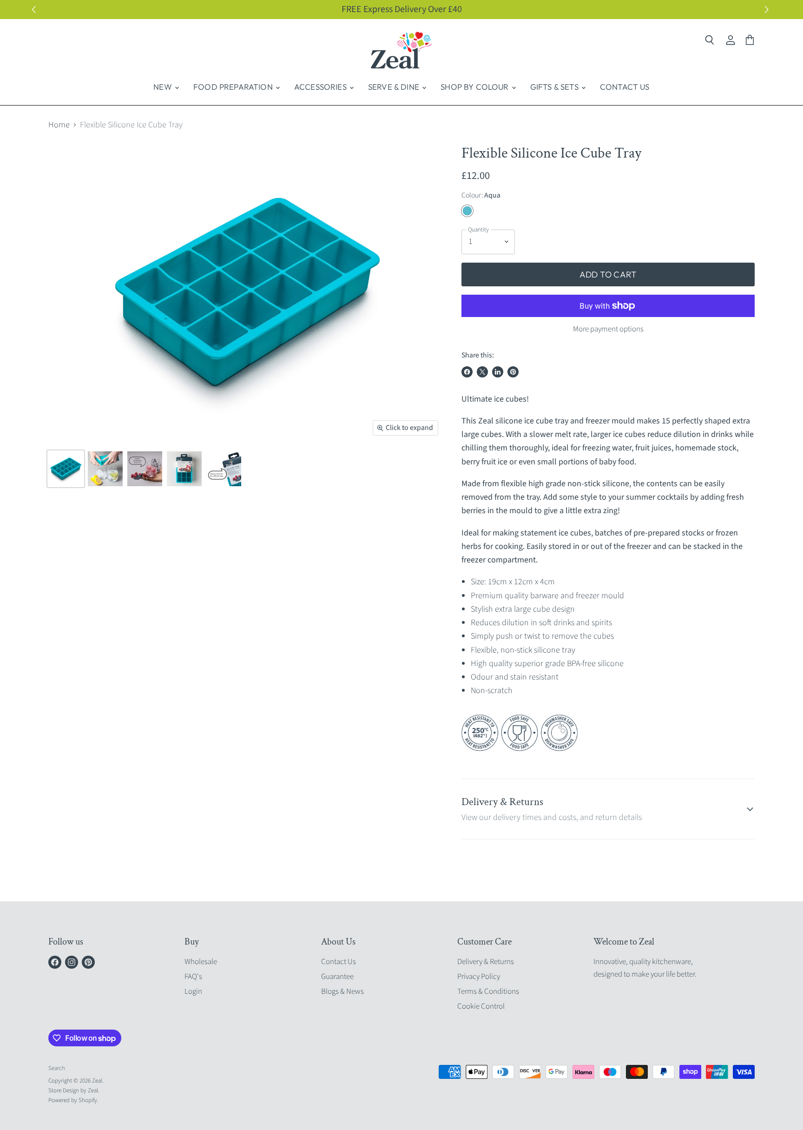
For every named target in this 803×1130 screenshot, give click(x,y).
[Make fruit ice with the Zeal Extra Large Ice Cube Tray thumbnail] (144, 468)
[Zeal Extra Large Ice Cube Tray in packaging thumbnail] (184, 468)
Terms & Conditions (488, 991)
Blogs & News (342, 991)
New (163, 87)
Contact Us (625, 87)
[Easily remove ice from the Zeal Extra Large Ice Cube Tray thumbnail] (105, 468)
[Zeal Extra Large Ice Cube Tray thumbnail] (65, 468)
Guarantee (337, 976)
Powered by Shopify (72, 1100)
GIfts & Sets (555, 87)
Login (193, 991)
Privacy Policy (478, 976)
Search (56, 1068)
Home (59, 125)
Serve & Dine (394, 87)
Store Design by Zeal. (73, 1090)
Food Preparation (234, 87)
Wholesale (200, 961)
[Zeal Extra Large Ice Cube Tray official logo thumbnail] (223, 468)
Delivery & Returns (485, 961)
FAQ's (193, 976)
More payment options (608, 329)
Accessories (321, 87)
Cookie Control (481, 1006)
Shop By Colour (476, 87)
